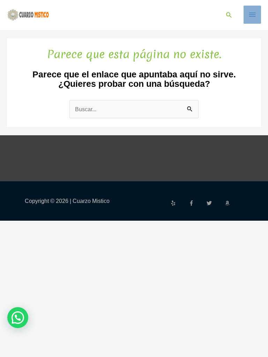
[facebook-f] (197, 203)
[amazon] (228, 203)
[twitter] (215, 203)
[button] (228, 14)
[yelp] (179, 203)
